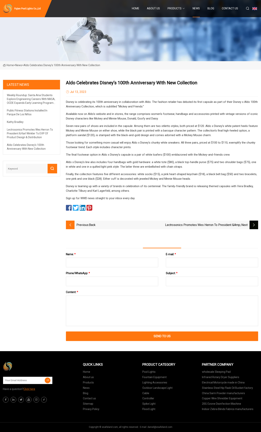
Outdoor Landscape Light (157, 387)
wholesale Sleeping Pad (216, 371)
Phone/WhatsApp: (78, 273)
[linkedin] (13, 400)
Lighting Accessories (154, 382)
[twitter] (21, 400)
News (196, 8)
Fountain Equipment (154, 377)
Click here (29, 389)
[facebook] (6, 400)
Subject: (172, 273)
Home (135, 8)
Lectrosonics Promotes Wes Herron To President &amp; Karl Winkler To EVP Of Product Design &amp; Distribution (202, 225)
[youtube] (29, 400)
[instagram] (36, 400)
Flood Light (148, 409)
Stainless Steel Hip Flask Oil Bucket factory (227, 387)
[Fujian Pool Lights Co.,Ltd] (22, 366)
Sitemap (88, 403)
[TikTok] (44, 400)
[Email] (47, 380)
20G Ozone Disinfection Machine (221, 403)
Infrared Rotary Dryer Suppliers (220, 377)
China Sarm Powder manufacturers (223, 393)
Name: (71, 254)
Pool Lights (149, 371)
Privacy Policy (91, 409)
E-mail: (171, 254)
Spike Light (149, 403)
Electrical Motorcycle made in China (223, 382)
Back (92, 225)
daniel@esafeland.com (160, 427)
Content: (72, 292)
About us (153, 8)
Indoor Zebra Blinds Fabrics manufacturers (227, 409)
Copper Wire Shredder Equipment (222, 398)
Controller (148, 398)
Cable (145, 393)
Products (175, 8)
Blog (211, 8)
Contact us (230, 8)
